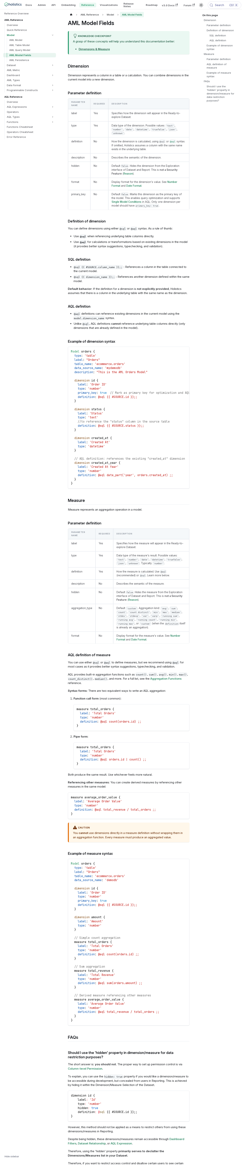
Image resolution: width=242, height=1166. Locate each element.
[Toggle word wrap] (178, 351)
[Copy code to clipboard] (185, 351)
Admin (42, 4)
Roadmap (151, 4)
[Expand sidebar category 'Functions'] (52, 122)
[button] (30, 35)
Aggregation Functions (166, 678)
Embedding (68, 4)
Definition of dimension (220, 30)
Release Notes (128, 5)
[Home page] (71, 14)
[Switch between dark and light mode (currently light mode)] (201, 5)
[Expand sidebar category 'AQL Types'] (52, 117)
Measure (209, 53)
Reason (128, 173)
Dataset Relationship (92, 1143)
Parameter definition (219, 25)
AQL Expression (121, 1143)
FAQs (207, 81)
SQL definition (217, 35)
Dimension (210, 20)
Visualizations (109, 4)
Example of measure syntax (219, 74)
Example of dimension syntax (220, 47)
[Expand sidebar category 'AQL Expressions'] (52, 107)
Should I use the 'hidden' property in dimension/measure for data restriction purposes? (220, 93)
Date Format (133, 185)
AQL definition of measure (216, 66)
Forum (187, 5)
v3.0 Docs (168, 5)
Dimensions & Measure (94, 49)
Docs (29, 4)
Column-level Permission (85, 1068)
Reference (87, 4)
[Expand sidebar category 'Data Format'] (52, 85)
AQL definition (217, 40)
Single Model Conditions (126, 201)
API (53, 4)
